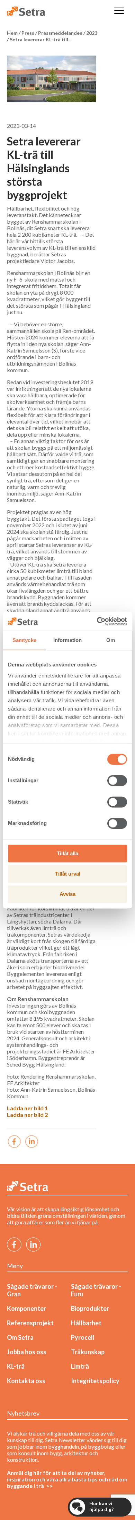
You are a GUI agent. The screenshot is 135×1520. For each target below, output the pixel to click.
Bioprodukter (90, 1308)
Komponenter (26, 1308)
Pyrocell (82, 1337)
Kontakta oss (26, 1381)
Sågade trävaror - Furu (96, 1290)
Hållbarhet (86, 1323)
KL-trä (16, 1366)
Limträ (80, 1366)
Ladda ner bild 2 (27, 1114)
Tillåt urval (67, 874)
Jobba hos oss (26, 1352)
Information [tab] (67, 640)
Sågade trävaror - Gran (32, 1290)
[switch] (117, 780)
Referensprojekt (30, 1323)
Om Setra (20, 1337)
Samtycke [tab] (24, 640)
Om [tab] (110, 640)
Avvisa (67, 894)
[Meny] (119, 11)
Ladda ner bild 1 (27, 1108)
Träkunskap (88, 1352)
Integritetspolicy (95, 1381)
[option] (51, 79)
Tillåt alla (67, 853)
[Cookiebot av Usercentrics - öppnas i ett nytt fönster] (97, 621)
